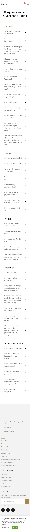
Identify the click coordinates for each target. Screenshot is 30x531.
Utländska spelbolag (7, 462)
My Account (4, 474)
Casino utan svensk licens (8, 465)
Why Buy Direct (5, 453)
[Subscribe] (27, 501)
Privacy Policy (5, 447)
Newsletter (4, 456)
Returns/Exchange (6, 480)
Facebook (3, 511)
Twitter (8, 511)
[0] (23, 4)
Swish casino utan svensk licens (10, 459)
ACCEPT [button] (15, 527)
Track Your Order (6, 477)
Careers (3, 444)
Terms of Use (5, 450)
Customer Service (6, 486)
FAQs (2, 483)
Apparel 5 (4, 441)
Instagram (13, 511)
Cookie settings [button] (6, 527)
